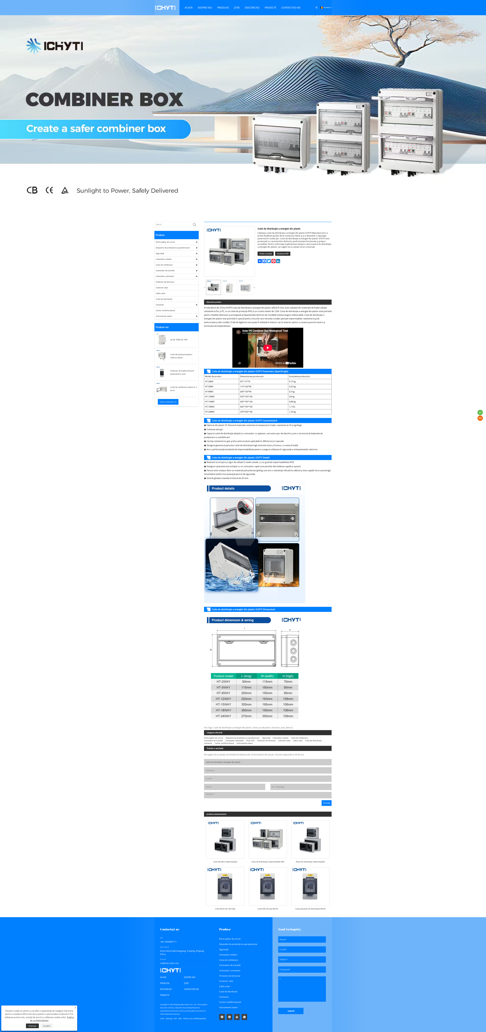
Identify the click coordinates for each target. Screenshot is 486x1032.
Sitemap (169, 1018)
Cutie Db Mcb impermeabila (225, 862)
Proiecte (164, 995)
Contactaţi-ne (191, 989)
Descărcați (166, 989)
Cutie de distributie (164, 299)
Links (162, 1018)
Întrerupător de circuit (165, 242)
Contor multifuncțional (165, 310)
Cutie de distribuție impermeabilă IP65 (267, 862)
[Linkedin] (229, 1017)
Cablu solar (160, 293)
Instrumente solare (164, 316)
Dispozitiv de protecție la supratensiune (173, 247)
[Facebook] (222, 1017)
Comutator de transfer (165, 270)
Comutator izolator (164, 259)
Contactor (160, 305)
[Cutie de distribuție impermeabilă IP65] (268, 838)
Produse (164, 983)
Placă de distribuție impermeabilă (310, 862)
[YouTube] (237, 1017)
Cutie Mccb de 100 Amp (225, 909)
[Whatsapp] (244, 1017)
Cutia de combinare (164, 265)
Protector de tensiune (165, 282)
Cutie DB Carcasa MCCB (268, 909)
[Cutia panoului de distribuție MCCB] (310, 885)
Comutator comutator (165, 276)
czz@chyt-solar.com (169, 963)
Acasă (163, 977)
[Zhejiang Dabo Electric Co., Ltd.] (165, 7)
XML (180, 1018)
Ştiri (186, 983)
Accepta (46, 1026)
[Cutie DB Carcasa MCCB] (268, 885)
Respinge (32, 1026)
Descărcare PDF (282, 254)
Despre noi (189, 977)
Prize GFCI (250, 740)
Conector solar (162, 287)
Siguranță (160, 253)
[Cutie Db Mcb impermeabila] (225, 838)
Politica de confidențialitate (194, 1018)
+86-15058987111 (168, 941)
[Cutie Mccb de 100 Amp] (225, 885)
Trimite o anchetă (265, 254)
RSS (175, 1018)
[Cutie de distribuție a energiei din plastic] (213, 287)
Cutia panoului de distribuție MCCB (310, 909)
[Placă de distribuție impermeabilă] (310, 838)
